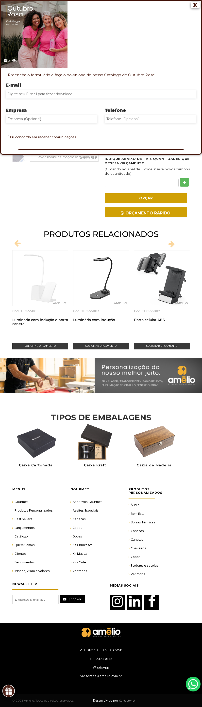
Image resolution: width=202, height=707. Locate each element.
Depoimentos (25, 562)
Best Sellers (23, 519)
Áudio (135, 505)
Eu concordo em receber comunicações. (43, 137)
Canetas (137, 539)
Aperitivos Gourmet (87, 501)
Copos (77, 527)
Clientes (21, 553)
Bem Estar (138, 513)
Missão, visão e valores (32, 571)
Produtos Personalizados (34, 510)
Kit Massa (80, 553)
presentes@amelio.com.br (101, 676)
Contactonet (126, 700)
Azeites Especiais (86, 510)
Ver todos (80, 571)
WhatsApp (193, 684)
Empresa (16, 110)
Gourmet (21, 501)
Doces (77, 536)
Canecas (79, 519)
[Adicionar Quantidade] (184, 182)
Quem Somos (25, 545)
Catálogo (21, 536)
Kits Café (79, 562)
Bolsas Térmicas (143, 522)
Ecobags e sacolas (144, 565)
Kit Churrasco (83, 545)
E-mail (13, 85)
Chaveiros (138, 548)
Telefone (115, 110)
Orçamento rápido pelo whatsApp (147, 214)
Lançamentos (25, 527)
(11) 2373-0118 (101, 658)
